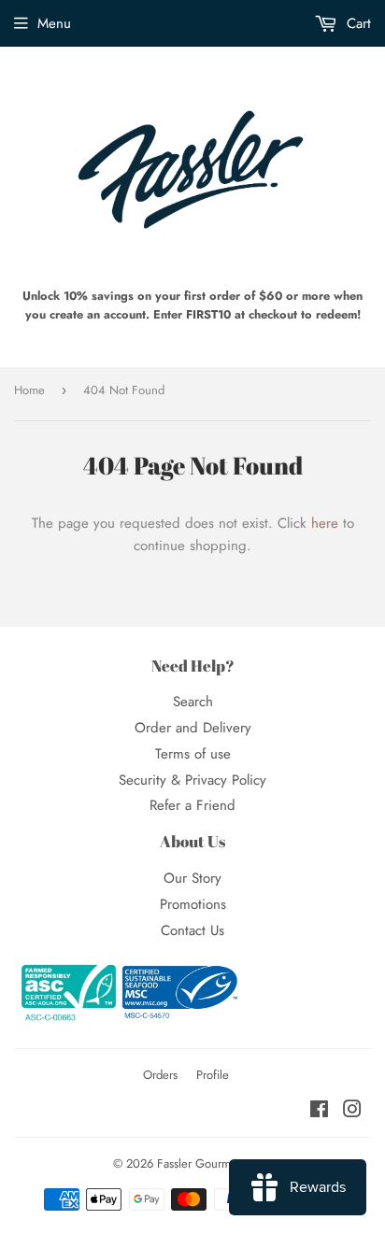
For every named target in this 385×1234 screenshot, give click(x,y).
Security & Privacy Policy (192, 780)
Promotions (193, 904)
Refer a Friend (192, 805)
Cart (356, 23)
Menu (54, 23)
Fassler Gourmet (198, 1163)
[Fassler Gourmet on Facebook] (319, 1111)
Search (193, 701)
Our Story (192, 878)
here (324, 523)
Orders (160, 1075)
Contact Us (192, 930)
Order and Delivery (193, 727)
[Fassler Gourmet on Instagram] (352, 1111)
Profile (212, 1075)
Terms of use (193, 754)
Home (29, 390)
